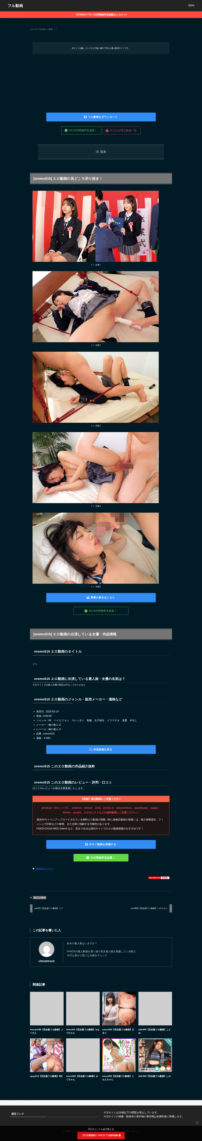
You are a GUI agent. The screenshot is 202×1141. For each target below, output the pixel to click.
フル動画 (15, 6)
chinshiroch (47, 961)
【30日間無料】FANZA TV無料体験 (99, 1135)
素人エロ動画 (39, 898)
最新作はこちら (44, 868)
